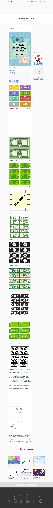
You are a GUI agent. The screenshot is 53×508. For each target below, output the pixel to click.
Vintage (40, 501)
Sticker (40, 500)
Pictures (21, 499)
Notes (15, 498)
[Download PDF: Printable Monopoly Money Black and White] (27, 317)
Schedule (15, 500)
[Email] (18, 409)
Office (27, 498)
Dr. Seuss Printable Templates (37, 62)
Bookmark (15, 493)
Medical (34, 497)
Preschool (40, 499)
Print (8, 500)
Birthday (40, 492)
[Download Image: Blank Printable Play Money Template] (29, 186)
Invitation (21, 496)
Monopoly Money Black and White (14, 80)
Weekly (21, 502)
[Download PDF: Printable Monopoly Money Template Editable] (27, 343)
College (15, 494)
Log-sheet (40, 502)
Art (8, 492)
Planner (27, 499)
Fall (26, 495)
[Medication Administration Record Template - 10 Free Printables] (26, 468)
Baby (14, 492)
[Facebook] (16, 409)
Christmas (9, 494)
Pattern (15, 491)
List (14, 497)
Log (20, 497)
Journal (27, 496)
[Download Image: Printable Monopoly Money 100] (29, 290)
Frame (40, 495)
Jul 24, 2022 (29, 439)
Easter (21, 495)
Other (33, 498)
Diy (14, 495)
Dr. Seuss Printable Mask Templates (38, 63)
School (21, 500)
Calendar (9, 491)
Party (15, 499)
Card (27, 491)
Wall (8, 502)
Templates (17, 406)
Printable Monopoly (11, 385)
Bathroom (27, 492)
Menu (39, 497)
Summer (9, 501)
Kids (33, 496)
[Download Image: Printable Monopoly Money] (29, 108)
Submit (21, 421)
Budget (34, 493)
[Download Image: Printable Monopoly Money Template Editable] (29, 343)
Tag (14, 501)
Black (8, 493)
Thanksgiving (28, 501)
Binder (33, 492)
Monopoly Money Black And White (14, 82)
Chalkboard (40, 493)
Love (27, 497)
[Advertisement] (26, 9)
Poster (33, 499)
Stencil (33, 500)
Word (27, 493)
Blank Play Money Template (13, 74)
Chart (27, 502)
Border (21, 493)
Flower (33, 495)
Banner (21, 492)
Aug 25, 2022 (29, 432)
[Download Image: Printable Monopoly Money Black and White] (29, 317)
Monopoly (10, 406)
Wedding (15, 502)
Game (33, 491)
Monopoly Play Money (13, 73)
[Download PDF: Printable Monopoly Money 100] (27, 290)
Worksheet (21, 491)
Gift (8, 496)
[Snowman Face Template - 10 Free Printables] (14, 468)
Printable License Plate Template (37, 64)
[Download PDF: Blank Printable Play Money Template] (27, 186)
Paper (9, 499)
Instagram (38, 82)
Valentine (34, 501)
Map (33, 502)
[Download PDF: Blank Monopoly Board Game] (27, 213)
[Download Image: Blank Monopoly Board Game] (29, 213)
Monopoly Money (12, 72)
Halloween (15, 496)
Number (32, 1)
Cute (33, 494)
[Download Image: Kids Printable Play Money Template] (29, 265)
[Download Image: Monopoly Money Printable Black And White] (29, 369)
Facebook (34, 82)
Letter (28, 1)
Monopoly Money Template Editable (14, 81)
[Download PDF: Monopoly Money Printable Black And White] (27, 369)
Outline (40, 498)
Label (39, 496)
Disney (9, 495)
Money (14, 406)
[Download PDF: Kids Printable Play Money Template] (27, 265)
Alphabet (40, 491)
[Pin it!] (10, 67)
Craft (27, 494)
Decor (39, 494)
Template (36, 1)
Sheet (27, 500)
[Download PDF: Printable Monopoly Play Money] (27, 160)
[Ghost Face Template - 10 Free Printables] (39, 468)
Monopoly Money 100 (13, 79)
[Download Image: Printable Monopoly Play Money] (29, 160)
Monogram (9, 498)
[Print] (19, 409)
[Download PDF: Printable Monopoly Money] (27, 108)
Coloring (21, 494)
